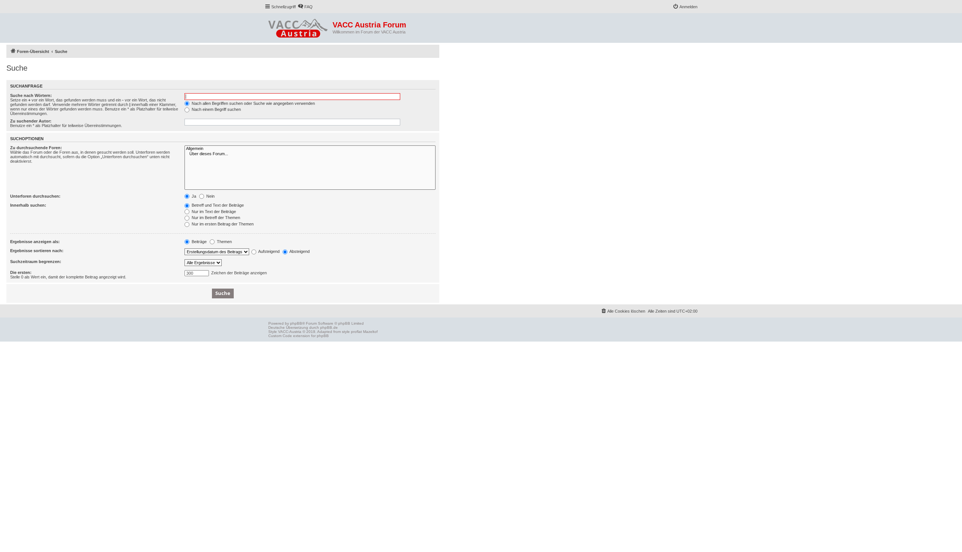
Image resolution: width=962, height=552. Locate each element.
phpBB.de (329, 327)
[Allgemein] (310, 148)
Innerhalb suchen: (28, 205)
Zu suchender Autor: (30, 121)
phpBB (296, 323)
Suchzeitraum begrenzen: (35, 261)
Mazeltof (370, 332)
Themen (224, 241)
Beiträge (199, 241)
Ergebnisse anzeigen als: (35, 241)
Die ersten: (21, 272)
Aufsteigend (268, 251)
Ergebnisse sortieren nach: (37, 250)
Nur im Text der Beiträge (213, 211)
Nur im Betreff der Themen (215, 217)
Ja (193, 196)
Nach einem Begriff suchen (216, 109)
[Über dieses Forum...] (310, 154)
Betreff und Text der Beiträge (217, 205)
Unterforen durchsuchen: (35, 196)
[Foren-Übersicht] (299, 26)
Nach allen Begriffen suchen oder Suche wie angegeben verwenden (253, 103)
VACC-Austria (289, 332)
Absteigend (299, 251)
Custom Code (280, 336)
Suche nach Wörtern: (31, 95)
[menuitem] (305, 6)
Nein (210, 196)
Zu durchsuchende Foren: (36, 147)
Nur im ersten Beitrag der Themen (222, 224)
